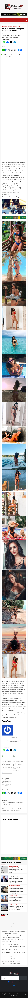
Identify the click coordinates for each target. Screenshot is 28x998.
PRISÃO (19, 957)
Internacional (5, 923)
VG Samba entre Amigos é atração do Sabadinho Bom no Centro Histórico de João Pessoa (16, 870)
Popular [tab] (10, 863)
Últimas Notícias (16, 26)
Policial (19, 923)
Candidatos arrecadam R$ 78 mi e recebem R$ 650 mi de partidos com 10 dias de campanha (16, 909)
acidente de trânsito (9, 931)
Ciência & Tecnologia (12, 917)
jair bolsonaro (11, 949)
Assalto (3, 933)
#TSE (3, 931)
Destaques (5, 26)
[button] (2, 20)
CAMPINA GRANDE (11, 933)
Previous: (12, 802)
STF (14, 961)
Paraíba (10, 866)
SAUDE (13, 959)
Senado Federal (19, 959)
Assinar (23, 978)
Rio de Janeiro (4, 958)
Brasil (10, 875)
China (19, 933)
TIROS (18, 961)
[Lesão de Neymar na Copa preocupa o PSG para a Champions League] (7, 758)
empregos (19, 941)
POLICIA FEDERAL (9, 955)
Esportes (10, 26)
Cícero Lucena (15, 937)
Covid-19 (18, 935)
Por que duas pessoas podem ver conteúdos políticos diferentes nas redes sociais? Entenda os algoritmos (16, 891)
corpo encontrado (13, 935)
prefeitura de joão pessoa (9, 957)
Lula (14, 952)
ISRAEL (3, 949)
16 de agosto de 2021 (12, 33)
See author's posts (14, 741)
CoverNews (21, 994)
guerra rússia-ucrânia (5, 946)
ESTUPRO (4, 944)
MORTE (18, 952)
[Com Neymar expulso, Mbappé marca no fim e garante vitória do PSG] (18, 758)
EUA (8, 944)
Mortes (23, 952)
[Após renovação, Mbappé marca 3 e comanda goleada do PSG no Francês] (7, 775)
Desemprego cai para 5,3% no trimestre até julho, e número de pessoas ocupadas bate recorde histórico (16, 900)
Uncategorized (5, 926)
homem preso (14, 946)
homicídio (21, 946)
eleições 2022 (6, 942)
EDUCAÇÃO (20, 939)
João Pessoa (7, 952)
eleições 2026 (14, 941)
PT (22, 957)
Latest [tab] (4, 863)
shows (11, 961)
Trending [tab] (18, 863)
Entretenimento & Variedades (14, 885)
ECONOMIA (14, 939)
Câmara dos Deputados (7, 937)
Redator (4, 33)
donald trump (6, 939)
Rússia (9, 959)
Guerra (17, 944)
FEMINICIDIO (13, 944)
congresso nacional (5, 935)
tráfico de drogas (5, 963)
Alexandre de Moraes (20, 931)
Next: (14, 808)
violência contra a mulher (15, 963)
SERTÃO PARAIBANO (5, 961)
